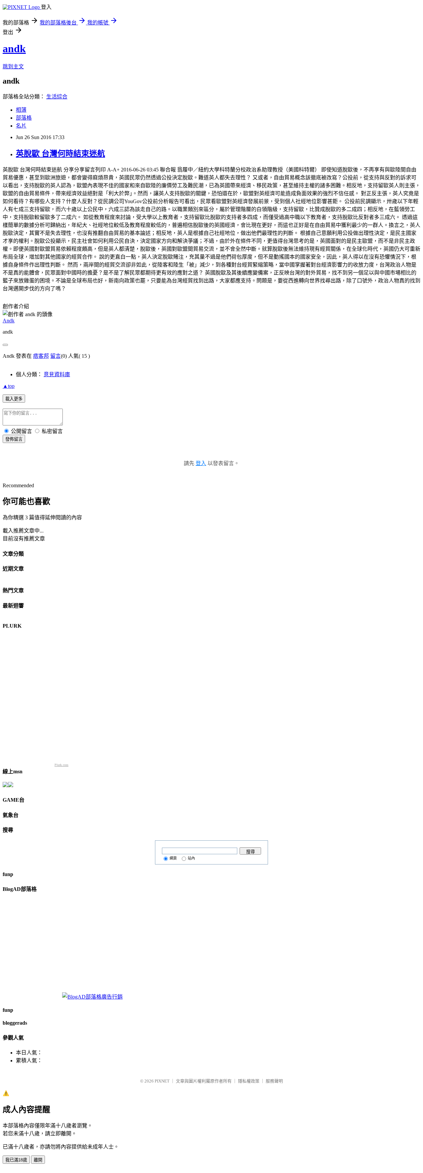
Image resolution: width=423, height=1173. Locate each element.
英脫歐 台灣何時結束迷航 (60, 153)
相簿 (21, 110)
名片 (21, 125)
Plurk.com (61, 765)
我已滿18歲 (16, 1159)
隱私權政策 (248, 1081)
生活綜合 (56, 96)
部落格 (24, 118)
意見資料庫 (57, 374)
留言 (55, 356)
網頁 (173, 858)
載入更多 (13, 398)
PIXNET (162, 1081)
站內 (191, 858)
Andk (9, 320)
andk (14, 49)
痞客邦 (41, 356)
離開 (38, 1159)
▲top (9, 386)
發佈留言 (13, 439)
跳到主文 (13, 66)
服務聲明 (274, 1081)
